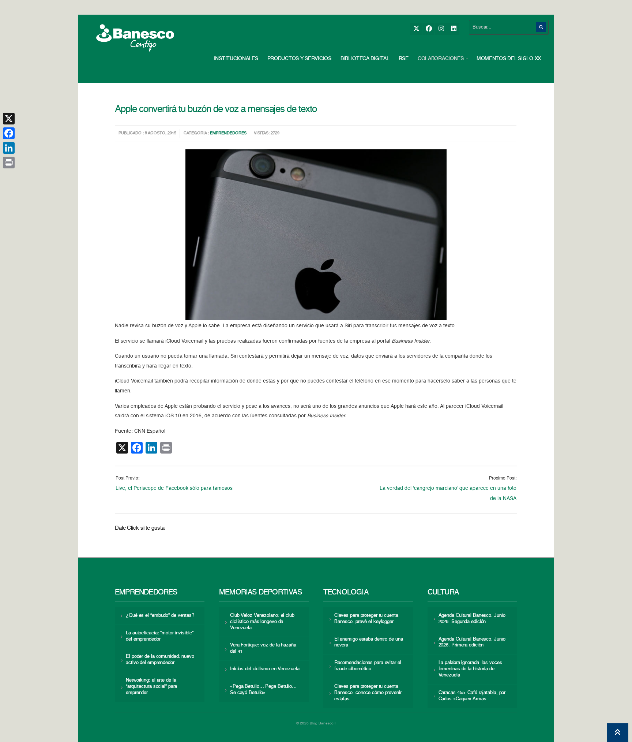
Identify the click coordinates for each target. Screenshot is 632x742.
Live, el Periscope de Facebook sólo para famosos (174, 488)
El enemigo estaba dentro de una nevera (368, 642)
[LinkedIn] (453, 29)
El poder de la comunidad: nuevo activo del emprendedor (160, 659)
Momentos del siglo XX (509, 58)
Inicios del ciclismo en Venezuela (265, 669)
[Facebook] (428, 29)
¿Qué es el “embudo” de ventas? (160, 615)
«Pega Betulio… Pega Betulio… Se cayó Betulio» (263, 689)
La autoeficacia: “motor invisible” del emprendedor (159, 636)
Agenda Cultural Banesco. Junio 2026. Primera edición (472, 642)
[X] (416, 29)
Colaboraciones (441, 58)
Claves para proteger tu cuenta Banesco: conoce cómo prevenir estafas (368, 692)
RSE (404, 58)
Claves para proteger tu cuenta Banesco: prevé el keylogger (366, 618)
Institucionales (236, 58)
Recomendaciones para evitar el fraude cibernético (367, 665)
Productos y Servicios (299, 58)
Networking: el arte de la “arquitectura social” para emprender (151, 686)
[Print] (8, 162)
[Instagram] (441, 29)
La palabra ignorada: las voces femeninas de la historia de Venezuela (470, 669)
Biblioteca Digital (365, 58)
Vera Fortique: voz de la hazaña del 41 (263, 648)
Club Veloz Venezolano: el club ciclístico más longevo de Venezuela (262, 621)
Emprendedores (228, 133)
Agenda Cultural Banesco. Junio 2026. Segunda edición (472, 618)
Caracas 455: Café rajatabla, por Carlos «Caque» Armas (472, 695)
